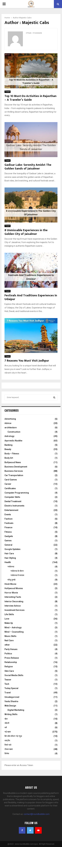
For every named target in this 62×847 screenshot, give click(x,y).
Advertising (10, 419)
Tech (7, 684)
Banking (8, 445)
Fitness (8, 532)
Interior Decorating (14, 601)
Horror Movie (11, 592)
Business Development (16, 466)
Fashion (8, 519)
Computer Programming (17, 493)
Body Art (9, 458)
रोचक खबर (9, 749)
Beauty (8, 449)
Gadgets (9, 536)
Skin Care (9, 671)
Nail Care (9, 640)
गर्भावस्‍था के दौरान (17, 571)
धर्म (6, 727)
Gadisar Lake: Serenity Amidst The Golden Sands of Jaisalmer (28, 166)
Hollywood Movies (14, 588)
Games (8, 540)
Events (8, 514)
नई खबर (8, 732)
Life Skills (9, 614)
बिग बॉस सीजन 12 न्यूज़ (13, 736)
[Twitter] (30, 830)
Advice (8, 423)
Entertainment (11, 510)
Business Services (14, 471)
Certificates (10, 488)
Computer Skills (12, 497)
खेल (6, 719)
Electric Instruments (14, 506)
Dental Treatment (13, 501)
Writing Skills (11, 714)
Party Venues (11, 649)
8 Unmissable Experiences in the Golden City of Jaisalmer (26, 232)
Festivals (9, 523)
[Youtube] (38, 830)
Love (7, 619)
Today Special (11, 688)
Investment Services (15, 610)
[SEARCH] (54, 397)
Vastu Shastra (11, 701)
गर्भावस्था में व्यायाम (17, 575)
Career (8, 484)
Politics (8, 653)
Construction (14, 432)
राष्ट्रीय (7, 740)
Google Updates (12, 549)
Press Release (12, 658)
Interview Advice (13, 606)
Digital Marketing (16, 710)
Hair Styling (10, 558)
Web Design (10, 705)
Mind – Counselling (14, 632)
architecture (11, 427)
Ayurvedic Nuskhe (13, 440)
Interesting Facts (13, 597)
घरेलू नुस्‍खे (11, 580)
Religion (9, 666)
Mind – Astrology (13, 627)
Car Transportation (14, 475)
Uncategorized (12, 697)
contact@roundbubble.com (37, 814)
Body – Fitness (12, 453)
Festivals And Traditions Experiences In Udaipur (31, 297)
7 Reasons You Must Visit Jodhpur (27, 360)
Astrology (9, 436)
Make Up (9, 623)
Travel (7, 91)
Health (8, 562)
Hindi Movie (10, 584)
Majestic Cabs (25, 18)
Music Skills (10, 636)
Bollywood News (13, 462)
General (8, 545)
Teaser (8, 679)
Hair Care (9, 553)
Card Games (11, 479)
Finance (8, 527)
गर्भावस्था (11, 566)
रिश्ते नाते (8, 745)
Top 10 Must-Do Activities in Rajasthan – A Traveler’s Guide (30, 98)
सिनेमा (7, 753)
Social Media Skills (14, 675)
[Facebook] (22, 830)
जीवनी (7, 723)
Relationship (11, 662)
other (7, 645)
